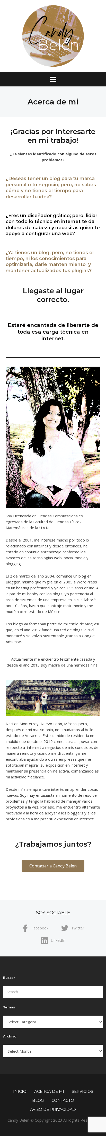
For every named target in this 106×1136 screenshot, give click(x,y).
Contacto (62, 1100)
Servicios (82, 1091)
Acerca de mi (49, 1091)
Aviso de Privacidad (53, 1109)
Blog (38, 1100)
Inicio (19, 1091)
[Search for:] (53, 992)
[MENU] (53, 79)
